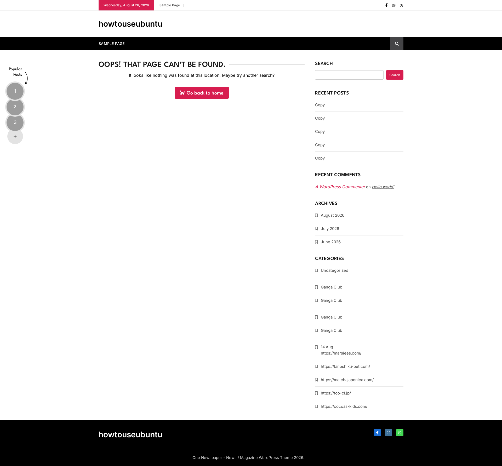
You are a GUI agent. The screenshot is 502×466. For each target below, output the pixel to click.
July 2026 (330, 228)
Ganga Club (331, 287)
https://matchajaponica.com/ (347, 379)
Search (324, 64)
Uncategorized (334, 270)
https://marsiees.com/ (341, 353)
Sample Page (169, 5)
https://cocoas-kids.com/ (344, 406)
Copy (320, 104)
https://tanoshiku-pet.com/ (345, 366)
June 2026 (331, 241)
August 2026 (332, 215)
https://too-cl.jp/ (336, 393)
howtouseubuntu (130, 23)
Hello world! (383, 186)
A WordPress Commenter (340, 186)
